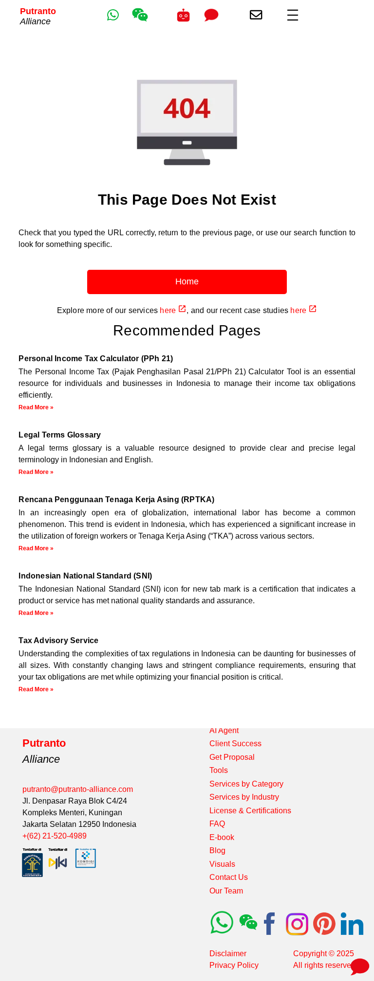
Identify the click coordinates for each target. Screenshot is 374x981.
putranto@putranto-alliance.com (77, 789)
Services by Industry (244, 797)
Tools (218, 770)
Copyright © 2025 (323, 953)
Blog (217, 850)
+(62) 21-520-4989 (54, 836)
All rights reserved (324, 965)
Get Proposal (232, 757)
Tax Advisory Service (58, 640)
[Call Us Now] (183, 15)
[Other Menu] (292, 15)
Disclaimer (227, 953)
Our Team (226, 891)
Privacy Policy (234, 965)
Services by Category (246, 784)
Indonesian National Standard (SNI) (85, 576)
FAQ (217, 824)
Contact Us (228, 877)
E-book (221, 837)
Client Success (235, 743)
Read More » (36, 407)
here (169, 310)
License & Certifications (250, 810)
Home (187, 281)
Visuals (222, 864)
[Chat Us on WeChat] (140, 21)
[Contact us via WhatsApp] (112, 14)
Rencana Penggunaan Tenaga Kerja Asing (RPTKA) (116, 499)
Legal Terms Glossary (60, 435)
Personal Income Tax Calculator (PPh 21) (96, 358)
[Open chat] (358, 965)
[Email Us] (256, 15)
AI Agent (224, 730)
